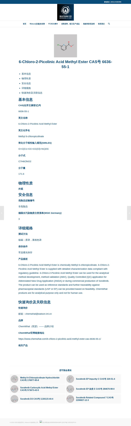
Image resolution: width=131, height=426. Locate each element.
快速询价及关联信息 (32, 92)
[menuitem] (24, 24)
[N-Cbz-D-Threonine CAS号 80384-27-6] (129, 213)
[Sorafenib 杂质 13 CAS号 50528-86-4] (2, 213)
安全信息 (26, 83)
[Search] (108, 24)
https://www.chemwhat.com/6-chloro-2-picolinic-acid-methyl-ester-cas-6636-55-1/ (59, 339)
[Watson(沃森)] (65, 12)
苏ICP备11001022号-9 (69, 422)
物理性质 (26, 78)
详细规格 (26, 88)
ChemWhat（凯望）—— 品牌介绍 (36, 326)
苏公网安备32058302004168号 (52, 422)
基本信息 (26, 73)
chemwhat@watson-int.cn (38, 313)
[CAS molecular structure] (65, 45)
